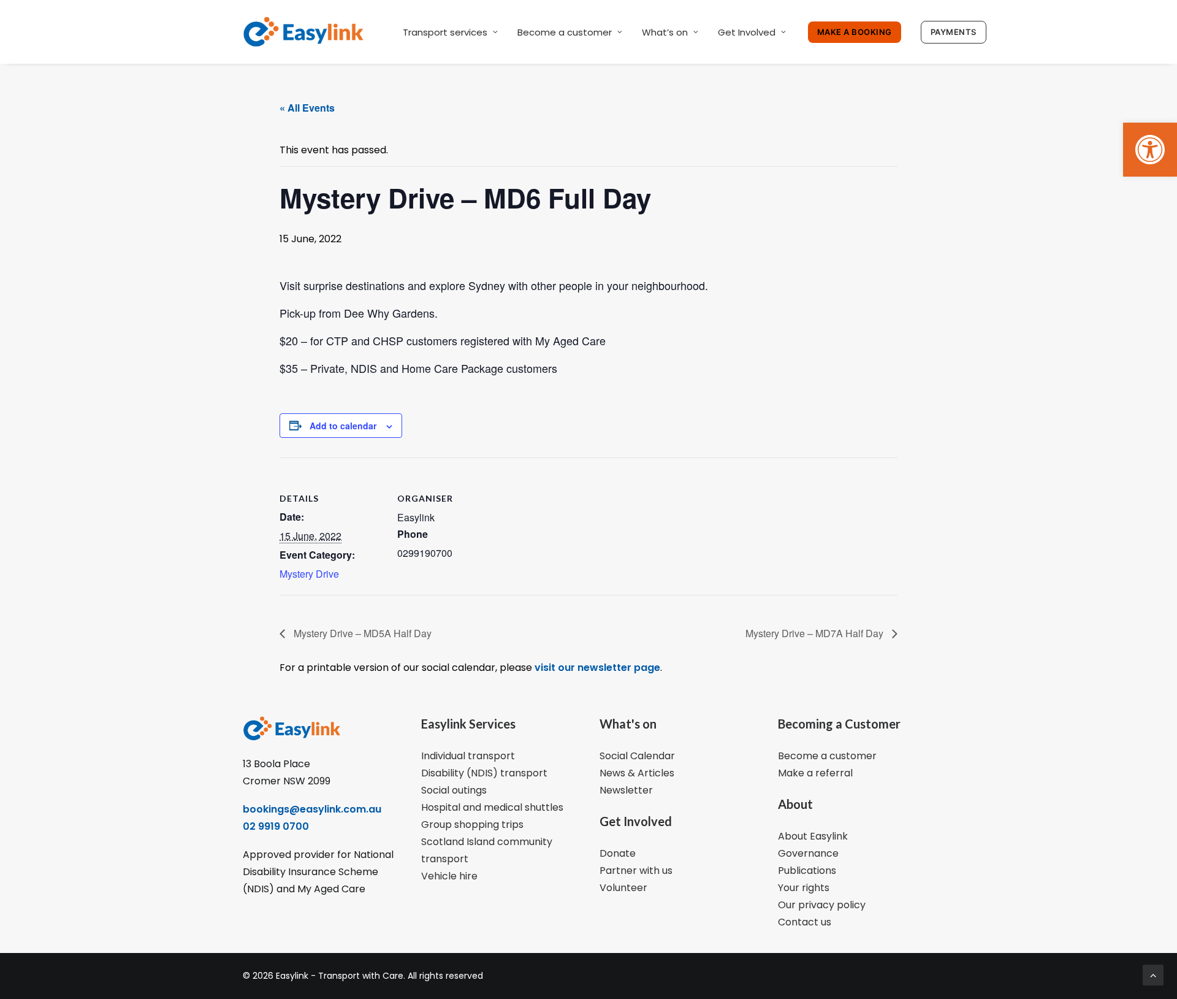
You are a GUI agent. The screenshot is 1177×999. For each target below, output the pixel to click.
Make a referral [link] (815, 773)
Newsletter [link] (626, 790)
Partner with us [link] (636, 870)
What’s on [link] (665, 32)
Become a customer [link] (564, 32)
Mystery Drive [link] (309, 574)
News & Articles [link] (637, 773)
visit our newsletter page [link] (596, 667)
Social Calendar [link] (637, 756)
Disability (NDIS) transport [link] (484, 773)
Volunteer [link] (623, 888)
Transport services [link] (445, 32)
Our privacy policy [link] (822, 905)
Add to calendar (343, 425)
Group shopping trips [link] (472, 824)
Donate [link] (618, 853)
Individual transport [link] (468, 756)
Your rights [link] (803, 888)
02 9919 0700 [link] (276, 826)
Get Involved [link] (746, 32)
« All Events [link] (307, 108)
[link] (1150, 150)
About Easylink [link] (813, 836)
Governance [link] (808, 853)
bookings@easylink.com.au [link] (312, 809)
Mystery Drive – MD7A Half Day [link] (815, 633)
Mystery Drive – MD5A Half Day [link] (361, 633)
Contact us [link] (804, 922)
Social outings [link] (454, 790)
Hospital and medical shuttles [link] (492, 807)
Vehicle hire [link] (449, 876)
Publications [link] (807, 870)
